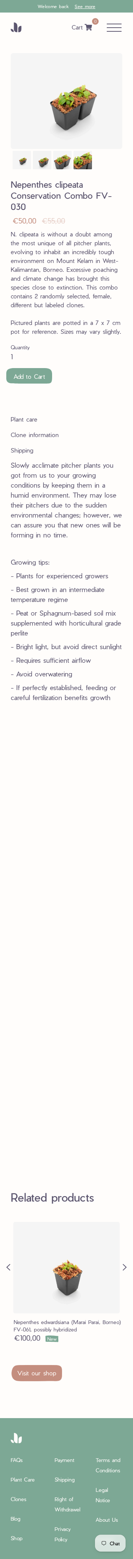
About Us (107, 1520)
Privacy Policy (63, 1534)
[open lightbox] (22, 160)
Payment (64, 1460)
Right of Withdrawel (67, 1504)
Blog (15, 1518)
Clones (18, 1499)
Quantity (20, 347)
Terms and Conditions (108, 1465)
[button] (66, 6)
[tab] (29, 419)
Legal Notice (103, 1495)
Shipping (65, 1479)
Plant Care (23, 1479)
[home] (22, 27)
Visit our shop (36, 1372)
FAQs (17, 1460)
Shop (17, 1538)
